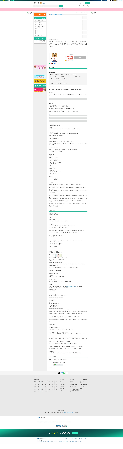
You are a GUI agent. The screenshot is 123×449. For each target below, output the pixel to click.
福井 (42, 386)
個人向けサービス (77, 441)
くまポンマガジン (82, 386)
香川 (38, 389)
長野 (49, 386)
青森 (35, 384)
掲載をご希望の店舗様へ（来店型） (84, 382)
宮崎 (42, 391)
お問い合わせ (62, 386)
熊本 (35, 391)
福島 (52, 384)
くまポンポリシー (72, 382)
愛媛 (42, 389)
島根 (49, 387)
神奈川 (39, 381)
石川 (38, 386)
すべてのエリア (36, 379)
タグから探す (62, 382)
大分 (38, 391)
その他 (80, 441)
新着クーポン (39, 35)
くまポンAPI (82, 390)
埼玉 (42, 381)
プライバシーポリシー (73, 384)
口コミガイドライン (73, 386)
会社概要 (61, 390)
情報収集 (67, 441)
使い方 (61, 381)
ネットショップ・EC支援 (46, 441)
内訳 (72, 60)
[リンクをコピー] (67, 373)
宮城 (42, 384)
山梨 (45, 386)
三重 (38, 387)
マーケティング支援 (60, 441)
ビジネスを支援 (51, 441)
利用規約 (71, 381)
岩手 (38, 384)
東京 (35, 381)
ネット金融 (70, 441)
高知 (45, 389)
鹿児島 (46, 391)
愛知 (52, 386)
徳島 (35, 389)
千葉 (45, 381)
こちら (68, 343)
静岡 (35, 387)
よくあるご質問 (62, 384)
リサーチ (64, 441)
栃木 (52, 381)
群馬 (56, 381)
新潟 (56, 384)
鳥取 (45, 387)
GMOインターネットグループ (69, 412)
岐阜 (56, 386)
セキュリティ (55, 441)
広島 (42, 387)
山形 (49, 384)
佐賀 (52, 389)
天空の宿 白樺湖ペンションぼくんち (56, 14)
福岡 (49, 389)
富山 (35, 386)
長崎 (56, 389)
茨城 (49, 381)
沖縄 (49, 391)
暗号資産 (73, 441)
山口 (56, 387)
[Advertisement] (67, 401)
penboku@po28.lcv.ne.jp (71, 286)
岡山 (52, 387)
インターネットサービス (39, 441)
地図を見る (59, 364)
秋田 (45, 384)
